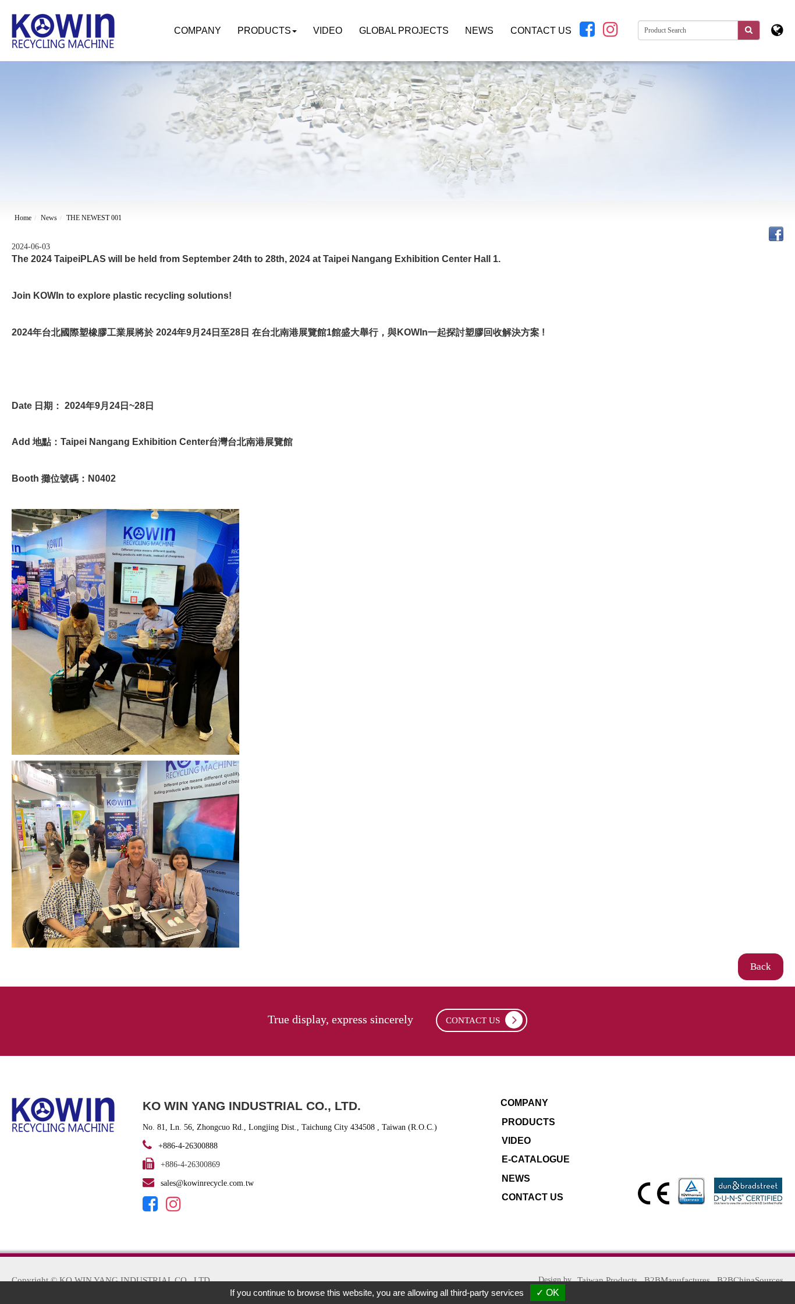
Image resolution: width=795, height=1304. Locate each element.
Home (23, 218)
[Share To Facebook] (776, 233)
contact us (474, 1020)
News (49, 218)
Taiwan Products (607, 1280)
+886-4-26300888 (187, 1146)
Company (197, 31)
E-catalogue (536, 1159)
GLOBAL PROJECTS (404, 31)
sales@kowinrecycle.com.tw (207, 1183)
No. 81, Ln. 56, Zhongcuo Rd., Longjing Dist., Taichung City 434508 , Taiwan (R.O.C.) (290, 1127)
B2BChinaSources (750, 1280)
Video (327, 31)
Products (528, 1122)
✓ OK (547, 1293)
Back (760, 966)
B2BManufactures (677, 1280)
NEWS (479, 31)
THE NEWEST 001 (94, 218)
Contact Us (541, 31)
